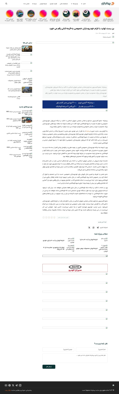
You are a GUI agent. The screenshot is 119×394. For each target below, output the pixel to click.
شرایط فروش (43, 4)
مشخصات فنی (64, 4)
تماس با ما (26, 4)
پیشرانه (88, 131)
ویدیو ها (75, 4)
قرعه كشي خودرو (102, 222)
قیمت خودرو (53, 4)
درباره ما (34, 4)
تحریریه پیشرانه (107, 37)
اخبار (84, 4)
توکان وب (8, 390)
